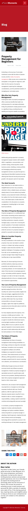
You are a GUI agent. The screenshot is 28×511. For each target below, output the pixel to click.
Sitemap (23, 507)
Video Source (5, 153)
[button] (7, 454)
